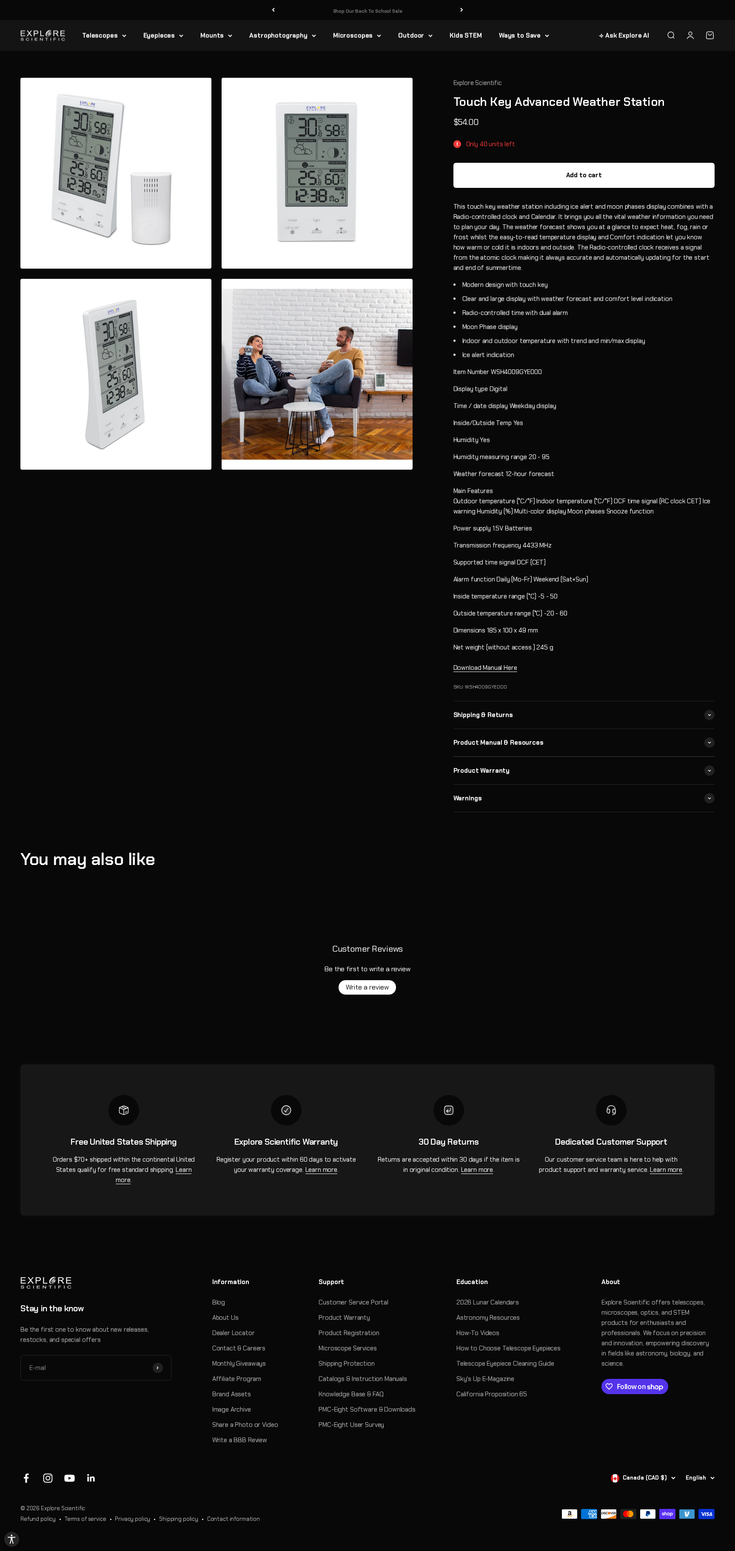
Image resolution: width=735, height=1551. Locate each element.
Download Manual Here (485, 667)
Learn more (321, 1169)
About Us (225, 1317)
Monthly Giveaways (239, 1363)
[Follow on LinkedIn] (91, 1478)
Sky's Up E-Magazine (485, 1379)
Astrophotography (278, 35)
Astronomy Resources (488, 1317)
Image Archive (231, 1409)
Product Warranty (344, 1317)
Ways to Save (520, 35)
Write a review (367, 987)
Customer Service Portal (353, 1302)
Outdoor (411, 35)
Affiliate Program (236, 1379)
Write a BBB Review (239, 1440)
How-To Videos (477, 1333)
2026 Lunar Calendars (487, 1302)
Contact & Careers (238, 1348)
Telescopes (100, 35)
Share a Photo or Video (245, 1425)
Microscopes (353, 35)
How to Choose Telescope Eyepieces (508, 1348)
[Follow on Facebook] (26, 1478)
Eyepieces (159, 35)
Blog (218, 1302)
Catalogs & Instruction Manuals (363, 1379)
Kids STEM (466, 35)
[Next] (461, 10)
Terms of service (85, 1519)
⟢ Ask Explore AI (624, 35)
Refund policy (38, 1519)
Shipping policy (178, 1519)
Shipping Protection (346, 1363)
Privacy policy (132, 1519)
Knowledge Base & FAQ (351, 1394)
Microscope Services (347, 1348)
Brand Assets (231, 1394)
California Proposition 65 (491, 1394)
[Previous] (273, 10)
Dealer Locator (233, 1333)
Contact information (233, 1519)
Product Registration (349, 1333)
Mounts (212, 35)
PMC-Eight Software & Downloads (367, 1409)
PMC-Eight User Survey (351, 1425)
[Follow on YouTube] (69, 1478)
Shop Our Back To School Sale (367, 10)
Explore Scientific (477, 83)
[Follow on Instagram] (48, 1478)
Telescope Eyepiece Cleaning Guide (505, 1363)
